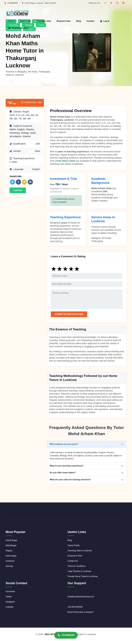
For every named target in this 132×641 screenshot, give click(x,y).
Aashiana (10, 561)
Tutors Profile (74, 545)
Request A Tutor (75, 556)
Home (11, 21)
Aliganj (9, 550)
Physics (30, 129)
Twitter (9, 596)
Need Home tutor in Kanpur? (81, 612)
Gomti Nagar (11, 540)
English (21, 129)
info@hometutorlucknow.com (81, 596)
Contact (90, 21)
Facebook (10, 591)
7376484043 (12, 3)
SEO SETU (50, 634)
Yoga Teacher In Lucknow (79, 571)
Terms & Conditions (76, 566)
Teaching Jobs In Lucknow (80, 550)
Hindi (32, 133)
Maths (13, 129)
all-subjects (15, 136)
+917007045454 (75, 607)
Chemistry (15, 133)
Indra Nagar (11, 556)
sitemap (9, 566)
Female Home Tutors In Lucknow (83, 576)
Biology (25, 133)
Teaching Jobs (44, 21)
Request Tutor (64, 21)
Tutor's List (25, 21)
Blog (78, 21)
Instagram (10, 602)
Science (26, 136)
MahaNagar (11, 545)
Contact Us (73, 561)
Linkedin (10, 607)
